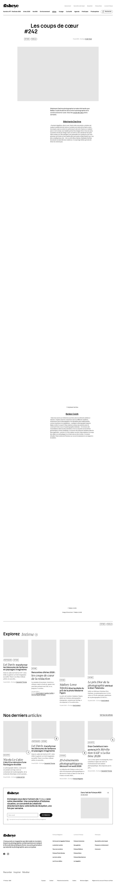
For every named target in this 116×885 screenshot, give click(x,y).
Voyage (61, 11)
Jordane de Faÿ (20, 777)
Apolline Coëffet (48, 693)
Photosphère (95, 11)
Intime (54, 11)
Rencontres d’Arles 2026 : (43, 676)
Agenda (76, 11)
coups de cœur (78, 112)
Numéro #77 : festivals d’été (12, 11)
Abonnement (68, 6)
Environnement (45, 11)
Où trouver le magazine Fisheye (61, 841)
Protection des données (63, 880)
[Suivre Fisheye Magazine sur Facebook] (4, 854)
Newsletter (90, 6)
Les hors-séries (57, 857)
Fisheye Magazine (78, 778)
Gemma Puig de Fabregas (38, 694)
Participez (85, 11)
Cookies (74, 880)
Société (35, 11)
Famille (33, 39)
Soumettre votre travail (79, 6)
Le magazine (77, 861)
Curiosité (69, 11)
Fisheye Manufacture (80, 857)
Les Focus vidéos (57, 861)
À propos (43, 880)
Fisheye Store (98, 6)
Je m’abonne (46, 815)
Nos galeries (77, 845)
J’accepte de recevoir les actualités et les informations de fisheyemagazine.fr (27, 819)
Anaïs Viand (88, 39)
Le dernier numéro (58, 845)
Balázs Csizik (72, 414)
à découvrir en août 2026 (71, 762)
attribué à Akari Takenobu (100, 684)
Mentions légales (84, 880)
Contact (51, 880)
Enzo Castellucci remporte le (99, 752)
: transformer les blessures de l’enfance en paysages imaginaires (15, 667)
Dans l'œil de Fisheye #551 (91, 792)
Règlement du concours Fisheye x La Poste (102, 880)
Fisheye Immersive (79, 841)
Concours (98, 849)
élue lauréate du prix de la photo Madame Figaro (72, 688)
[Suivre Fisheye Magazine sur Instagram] (8, 854)
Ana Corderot (40, 693)
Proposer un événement (101, 845)
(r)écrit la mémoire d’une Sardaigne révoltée (14, 762)
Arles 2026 (26, 11)
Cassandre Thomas (21, 682)
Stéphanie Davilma (72, 122)
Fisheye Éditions (78, 849)
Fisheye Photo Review (59, 853)
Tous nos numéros (58, 849)
